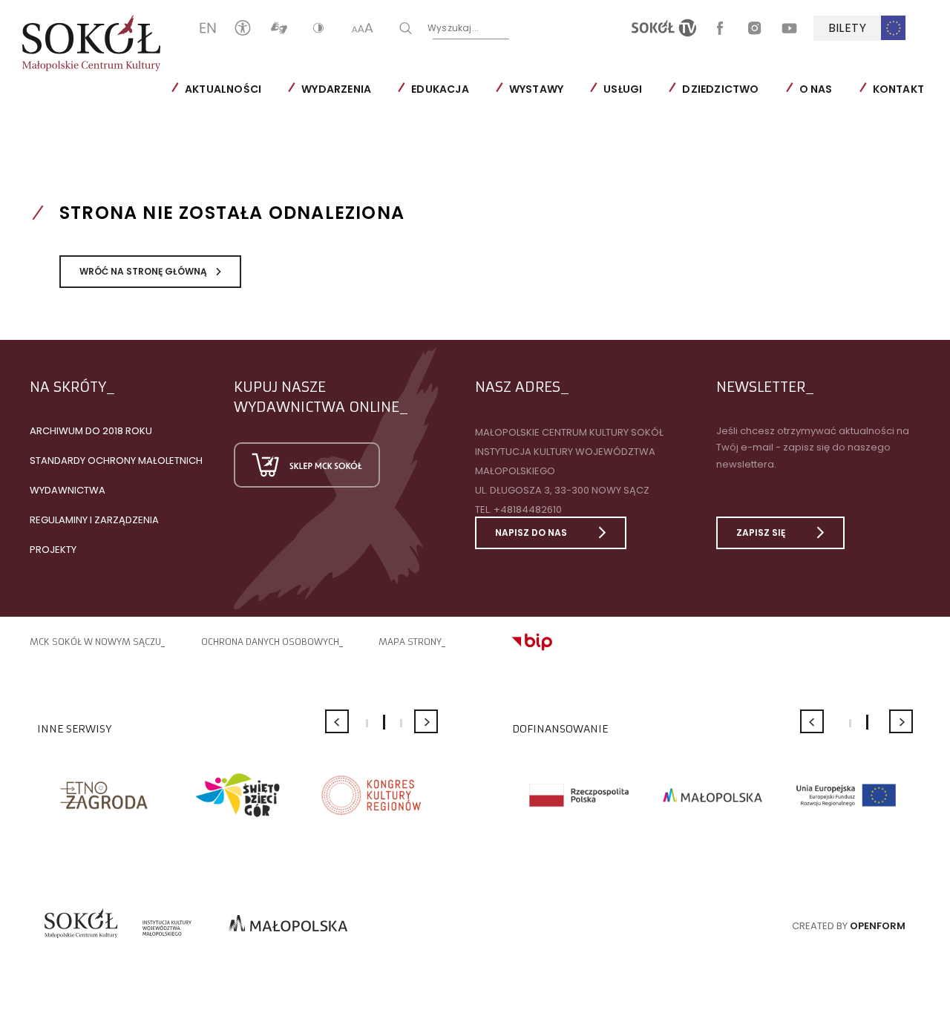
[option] (104, 795)
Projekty (53, 550)
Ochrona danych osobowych (270, 641)
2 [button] (384, 722)
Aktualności (223, 89)
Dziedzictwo (720, 89)
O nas (816, 89)
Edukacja (440, 89)
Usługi (622, 89)
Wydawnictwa (67, 490)
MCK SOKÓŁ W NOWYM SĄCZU (95, 641)
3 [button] (401, 723)
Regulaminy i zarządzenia (94, 520)
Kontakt (898, 89)
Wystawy (536, 89)
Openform (877, 926)
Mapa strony (410, 641)
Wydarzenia (336, 89)
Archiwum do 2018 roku (91, 431)
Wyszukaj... (453, 27)
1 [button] (367, 723)
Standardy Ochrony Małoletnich (116, 460)
